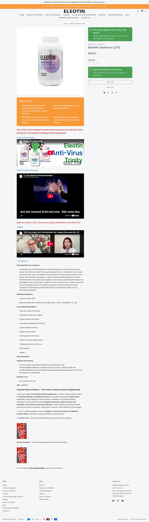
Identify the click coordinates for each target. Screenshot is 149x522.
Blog (127, 15)
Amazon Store (101, 6)
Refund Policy (44, 499)
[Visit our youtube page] (122, 500)
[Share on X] (108, 92)
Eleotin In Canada (115, 15)
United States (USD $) (9, 519)
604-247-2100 (117, 488)
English (21, 519)
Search (41, 485)
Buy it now (110, 87)
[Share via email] (116, 92)
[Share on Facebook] (104, 92)
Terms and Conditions (46, 488)
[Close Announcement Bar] (147, 2)
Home (22, 15)
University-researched (118, 36)
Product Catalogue (35, 15)
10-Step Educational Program (84, 15)
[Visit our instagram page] (118, 500)
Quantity (91, 60)
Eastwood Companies (96, 44)
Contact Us (85, 17)
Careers (42, 494)
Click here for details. (98, 2)
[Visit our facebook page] (113, 500)
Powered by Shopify (122, 519)
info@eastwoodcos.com (120, 485)
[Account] (138, 11)
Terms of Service (45, 496)
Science (66, 15)
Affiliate (102, 15)
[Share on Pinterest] (112, 92)
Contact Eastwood (45, 491)
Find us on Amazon (53, 15)
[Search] (145, 11)
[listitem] (74, 2)
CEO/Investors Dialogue (68, 17)
